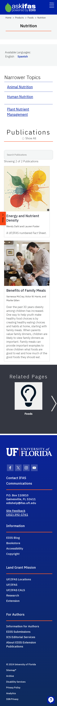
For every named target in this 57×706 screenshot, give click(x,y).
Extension (13, 601)
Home (8, 17)
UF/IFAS (11, 585)
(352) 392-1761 (17, 514)
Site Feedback (15, 511)
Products (19, 17)
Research (12, 595)
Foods (31, 17)
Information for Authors (22, 626)
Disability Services (16, 681)
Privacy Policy (13, 687)
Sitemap (10, 670)
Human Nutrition (20, 96)
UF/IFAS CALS (15, 590)
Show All (30, 138)
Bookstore (13, 543)
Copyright (13, 554)
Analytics (11, 693)
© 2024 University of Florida (21, 664)
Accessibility (14, 548)
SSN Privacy (12, 699)
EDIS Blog (13, 538)
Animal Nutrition (20, 86)
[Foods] (28, 396)
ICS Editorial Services (20, 637)
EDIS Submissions (18, 632)
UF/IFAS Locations (18, 579)
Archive (10, 676)
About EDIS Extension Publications (21, 644)
